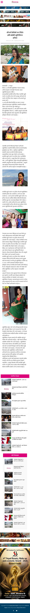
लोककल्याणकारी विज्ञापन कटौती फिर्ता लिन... (19, 388)
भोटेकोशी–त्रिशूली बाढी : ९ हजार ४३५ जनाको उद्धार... (19, 380)
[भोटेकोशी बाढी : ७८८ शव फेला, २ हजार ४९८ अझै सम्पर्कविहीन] (9, 489)
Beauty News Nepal (20, 40)
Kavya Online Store (21, 608)
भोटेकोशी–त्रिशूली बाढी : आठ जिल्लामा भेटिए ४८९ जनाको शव (19, 446)
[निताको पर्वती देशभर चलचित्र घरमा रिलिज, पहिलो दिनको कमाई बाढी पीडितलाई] (9, 496)
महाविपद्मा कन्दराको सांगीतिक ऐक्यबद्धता (18, 394)
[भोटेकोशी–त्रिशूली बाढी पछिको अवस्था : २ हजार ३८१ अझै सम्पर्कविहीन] (9, 503)
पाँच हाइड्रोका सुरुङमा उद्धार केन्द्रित (19, 401)
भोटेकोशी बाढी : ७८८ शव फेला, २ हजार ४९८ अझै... (19, 409)
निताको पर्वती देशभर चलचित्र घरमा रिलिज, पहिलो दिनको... (19, 416)
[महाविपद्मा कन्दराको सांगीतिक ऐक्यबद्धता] (9, 475)
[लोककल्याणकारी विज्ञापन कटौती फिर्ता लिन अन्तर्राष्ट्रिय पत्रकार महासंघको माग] (9, 468)
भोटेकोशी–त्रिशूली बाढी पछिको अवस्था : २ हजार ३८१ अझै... (19, 423)
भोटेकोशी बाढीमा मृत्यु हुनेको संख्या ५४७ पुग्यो (20, 431)
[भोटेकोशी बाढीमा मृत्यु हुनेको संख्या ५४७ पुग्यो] (9, 510)
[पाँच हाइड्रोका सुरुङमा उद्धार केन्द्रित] (9, 482)
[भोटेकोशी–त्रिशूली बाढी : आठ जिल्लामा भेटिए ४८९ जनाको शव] (9, 524)
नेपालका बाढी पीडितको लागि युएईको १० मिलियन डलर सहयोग (19, 438)
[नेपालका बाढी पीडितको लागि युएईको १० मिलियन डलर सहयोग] (9, 517)
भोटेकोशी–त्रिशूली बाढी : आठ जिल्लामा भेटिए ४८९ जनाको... (19, 523)
